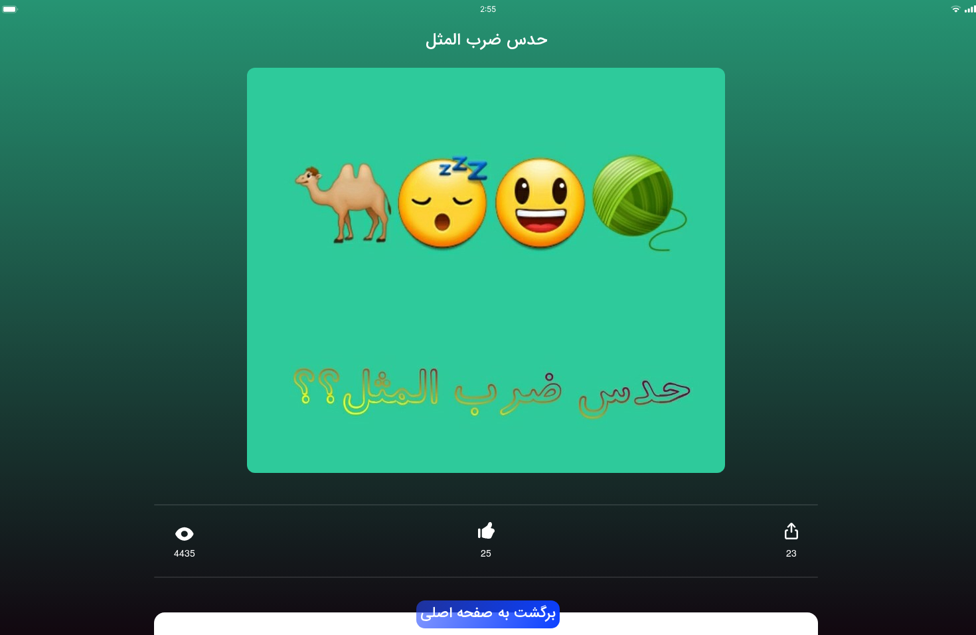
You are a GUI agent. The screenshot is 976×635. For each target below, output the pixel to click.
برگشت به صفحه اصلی (488, 613)
